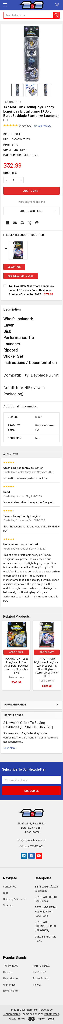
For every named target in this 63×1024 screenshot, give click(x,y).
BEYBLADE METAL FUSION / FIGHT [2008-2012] (46, 911)
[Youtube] (39, 856)
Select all (14, 266)
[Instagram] (24, 856)
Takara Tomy (10, 965)
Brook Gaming (41, 978)
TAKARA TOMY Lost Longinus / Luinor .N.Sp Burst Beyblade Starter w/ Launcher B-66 (16, 665)
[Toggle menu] (5, 5)
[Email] (15, 223)
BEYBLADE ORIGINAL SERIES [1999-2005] (45, 926)
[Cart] (57, 5)
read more (9, 747)
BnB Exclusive (41, 965)
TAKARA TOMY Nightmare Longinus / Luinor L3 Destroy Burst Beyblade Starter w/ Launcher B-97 (46, 667)
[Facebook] (7, 223)
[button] (31, 211)
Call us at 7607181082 (31, 846)
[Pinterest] (37, 223)
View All (37, 984)
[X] (29, 223)
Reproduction (11, 978)
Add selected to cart (20, 275)
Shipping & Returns (14, 899)
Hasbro (7, 972)
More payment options (31, 201)
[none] (31, 54)
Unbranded (9, 984)
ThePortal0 (39, 972)
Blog (5, 892)
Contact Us (9, 886)
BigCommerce (11, 1013)
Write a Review (42, 125)
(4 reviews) (25, 125)
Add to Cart (16, 652)
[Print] (22, 223)
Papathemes (51, 1013)
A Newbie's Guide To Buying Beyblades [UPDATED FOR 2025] (28, 724)
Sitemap (8, 905)
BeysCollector (11, 990)
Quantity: (10, 172)
